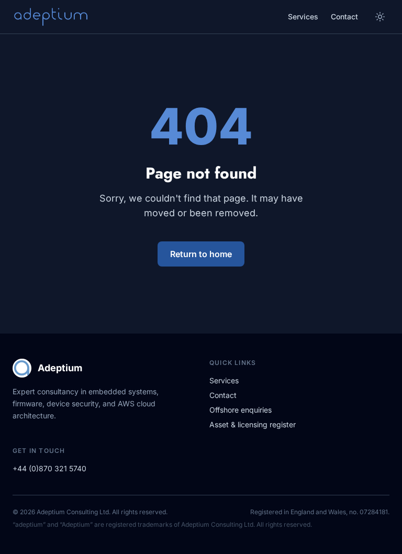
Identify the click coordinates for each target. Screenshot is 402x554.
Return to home (201, 254)
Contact (344, 16)
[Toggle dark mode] (380, 16)
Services (303, 16)
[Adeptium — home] (50, 16)
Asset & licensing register (252, 424)
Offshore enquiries (240, 409)
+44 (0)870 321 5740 (49, 468)
